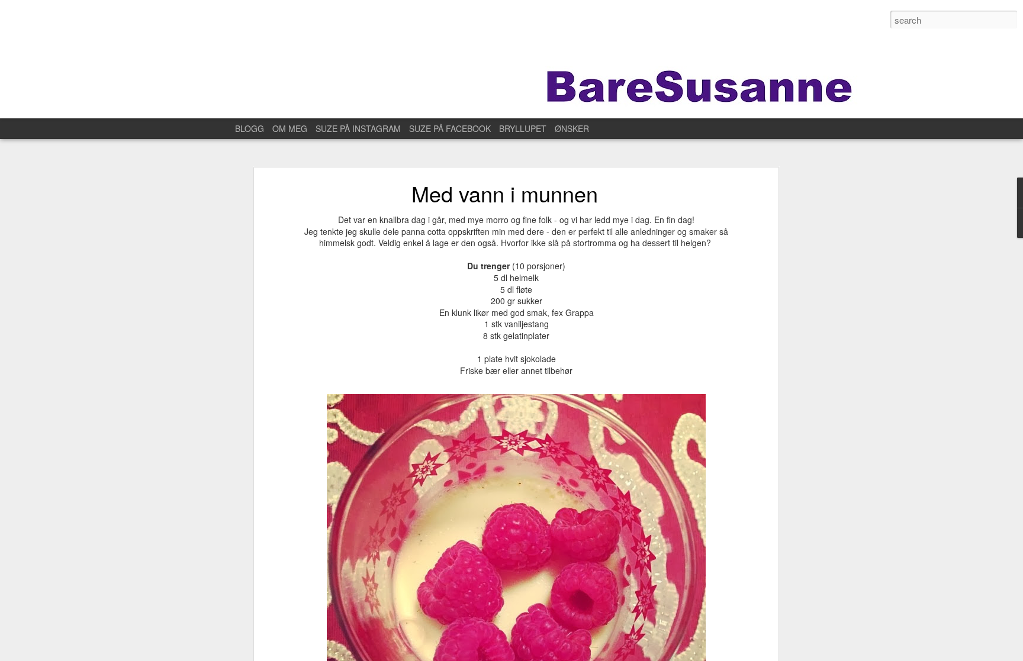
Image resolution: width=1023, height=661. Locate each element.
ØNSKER (572, 128)
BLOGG (249, 128)
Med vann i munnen (504, 193)
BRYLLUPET (522, 128)
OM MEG (289, 128)
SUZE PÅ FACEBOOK (450, 128)
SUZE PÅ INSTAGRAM (358, 128)
